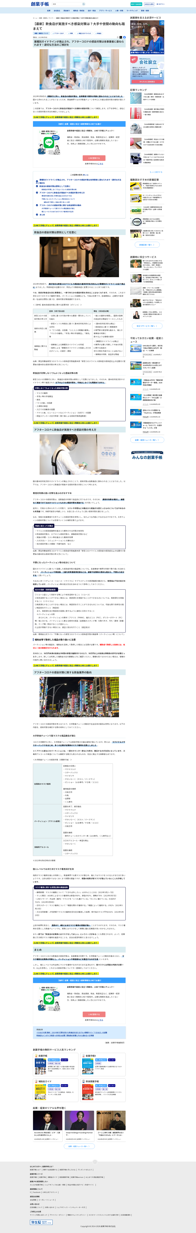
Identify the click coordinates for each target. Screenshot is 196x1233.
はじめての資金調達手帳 (94, 1177)
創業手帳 (42, 1177)
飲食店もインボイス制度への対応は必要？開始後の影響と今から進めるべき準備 (65, 1035)
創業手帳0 (33, 1177)
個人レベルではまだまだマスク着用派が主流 (57, 211)
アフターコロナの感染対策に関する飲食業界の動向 (60, 205)
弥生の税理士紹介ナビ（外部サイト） (81, 1185)
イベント (146, 389)
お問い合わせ (49, 1207)
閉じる (85, 175)
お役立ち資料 (149, 4)
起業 (48, 10)
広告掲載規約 (125, 1215)
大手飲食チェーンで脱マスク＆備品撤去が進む (58, 208)
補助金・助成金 (78, 10)
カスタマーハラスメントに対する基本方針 (104, 1215)
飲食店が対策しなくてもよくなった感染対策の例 (59, 189)
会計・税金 (92, 10)
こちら (100, 163)
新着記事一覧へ (145, 244)
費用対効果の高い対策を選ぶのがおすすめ (57, 196)
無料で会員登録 (136, 4)
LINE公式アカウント (50, 1192)
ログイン (162, 4)
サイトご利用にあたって (38, 1215)
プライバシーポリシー (57, 1215)
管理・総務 (145, 10)
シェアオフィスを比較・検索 (55, 1185)
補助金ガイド (52, 1177)
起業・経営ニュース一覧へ (78, 1146)
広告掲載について (36, 1207)
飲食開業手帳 (64, 1177)
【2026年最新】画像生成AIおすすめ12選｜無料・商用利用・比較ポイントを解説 (153, 97)
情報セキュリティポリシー (76, 1215)
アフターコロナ (59, 33)
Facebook (36, 1192)
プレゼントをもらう (85, 1169)
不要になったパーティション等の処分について (58, 199)
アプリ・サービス (105, 10)
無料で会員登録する (50, 1169)
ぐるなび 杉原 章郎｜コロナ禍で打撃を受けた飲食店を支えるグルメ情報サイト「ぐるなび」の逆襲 (72, 1032)
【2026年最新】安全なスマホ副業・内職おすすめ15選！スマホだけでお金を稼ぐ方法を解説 (153, 142)
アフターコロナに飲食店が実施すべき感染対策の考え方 (62, 192)
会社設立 (57, 10)
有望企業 (146, 417)
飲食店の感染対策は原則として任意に (54, 186)
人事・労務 (119, 10)
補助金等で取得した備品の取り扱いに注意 (57, 202)
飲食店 (99, 33)
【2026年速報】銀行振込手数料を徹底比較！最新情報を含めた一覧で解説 (153, 112)
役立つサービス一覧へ (146, 326)
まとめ (42, 214)
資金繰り (67, 10)
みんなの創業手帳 (36, 1185)
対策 (71, 33)
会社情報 (33, 1200)
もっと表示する (156, 172)
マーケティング (132, 10)
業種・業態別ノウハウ (41, 33)
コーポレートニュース (46, 1200)
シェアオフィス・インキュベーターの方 (70, 1207)
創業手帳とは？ (35, 1169)
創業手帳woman (77, 1177)
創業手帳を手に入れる (68, 1169)
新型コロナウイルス (85, 33)
